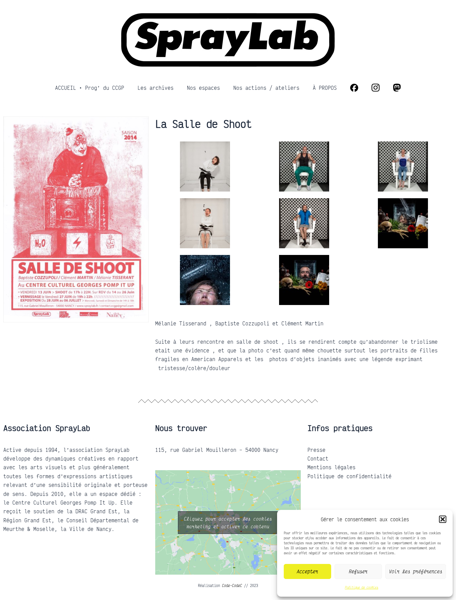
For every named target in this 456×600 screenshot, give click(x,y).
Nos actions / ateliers (266, 87)
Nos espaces (203, 87)
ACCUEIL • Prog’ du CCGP (89, 87)
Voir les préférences (415, 571)
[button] (442, 519)
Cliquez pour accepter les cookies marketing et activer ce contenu (228, 522)
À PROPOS (325, 87)
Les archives (156, 87)
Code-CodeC (232, 585)
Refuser (358, 571)
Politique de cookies (361, 587)
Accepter (307, 571)
